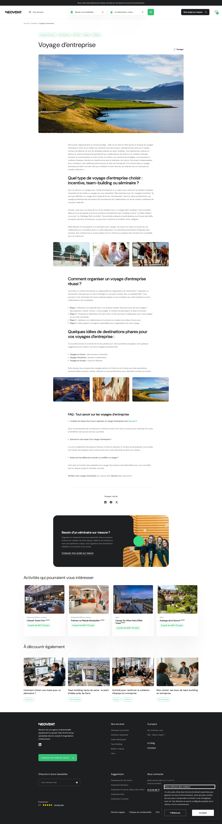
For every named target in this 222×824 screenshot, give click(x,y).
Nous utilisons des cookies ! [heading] (178, 786)
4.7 (39, 805)
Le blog (151, 743)
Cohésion (34, 23)
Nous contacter (155, 774)
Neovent (132, 421)
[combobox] (87, 12)
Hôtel (117, 617)
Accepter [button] (203, 813)
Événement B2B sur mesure (37, 617)
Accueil (26, 23)
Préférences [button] (175, 813)
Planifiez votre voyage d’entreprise (82, 476)
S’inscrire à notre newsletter (53, 774)
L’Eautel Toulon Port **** (38, 620)
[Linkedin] (39, 744)
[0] (216, 11)
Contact (151, 747)
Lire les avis (59, 805)
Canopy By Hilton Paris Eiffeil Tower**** (128, 621)
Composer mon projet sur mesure (78, 553)
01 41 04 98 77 (153, 790)
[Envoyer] (77, 782)
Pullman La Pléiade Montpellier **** (87, 620)
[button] (35, 12)
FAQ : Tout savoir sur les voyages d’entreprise (98, 414)
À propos (152, 724)
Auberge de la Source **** (172, 620)
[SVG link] (47, 805)
